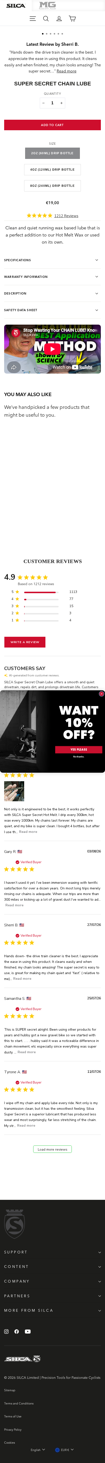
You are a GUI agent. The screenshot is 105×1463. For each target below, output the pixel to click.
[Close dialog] (101, 693)
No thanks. (78, 756)
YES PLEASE (79, 750)
